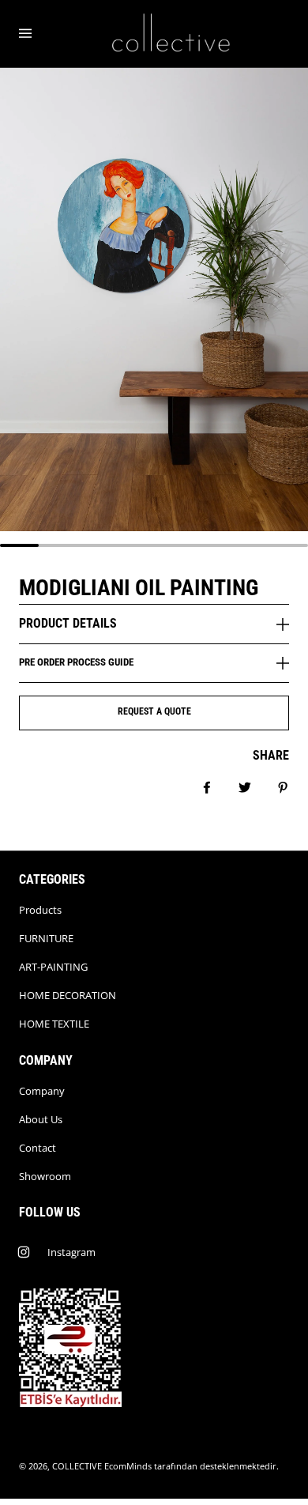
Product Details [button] (68, 623)
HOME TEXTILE (54, 1024)
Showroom (45, 1176)
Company (42, 1091)
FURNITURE (46, 938)
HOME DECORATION (67, 995)
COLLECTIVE (77, 1466)
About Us (40, 1119)
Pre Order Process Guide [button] (76, 662)
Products (40, 910)
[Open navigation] (36, 34)
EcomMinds (128, 1466)
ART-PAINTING (53, 967)
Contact (37, 1148)
